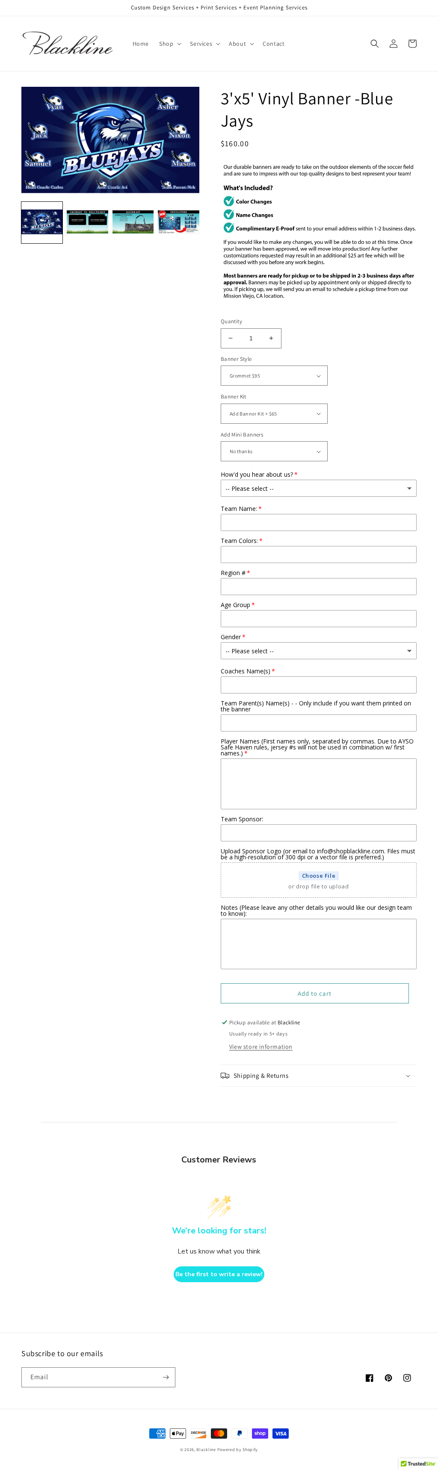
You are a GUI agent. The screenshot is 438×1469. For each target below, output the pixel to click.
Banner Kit (233, 396)
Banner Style (236, 359)
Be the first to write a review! (219, 1274)
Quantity (231, 321)
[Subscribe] (165, 1377)
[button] (169, 44)
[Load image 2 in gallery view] (87, 222)
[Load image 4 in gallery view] (178, 222)
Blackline (206, 1449)
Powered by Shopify (237, 1449)
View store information (261, 1046)
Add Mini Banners (242, 434)
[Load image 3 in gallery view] (133, 222)
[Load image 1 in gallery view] (41, 222)
